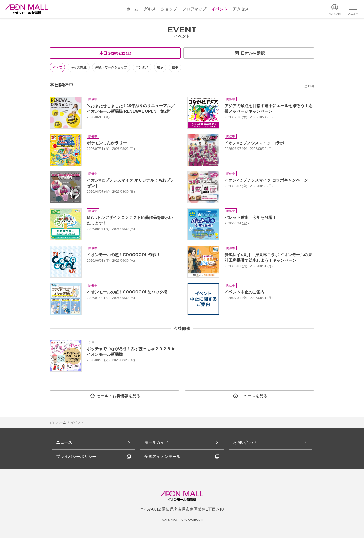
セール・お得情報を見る (118, 395)
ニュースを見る (254, 395)
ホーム (61, 422)
